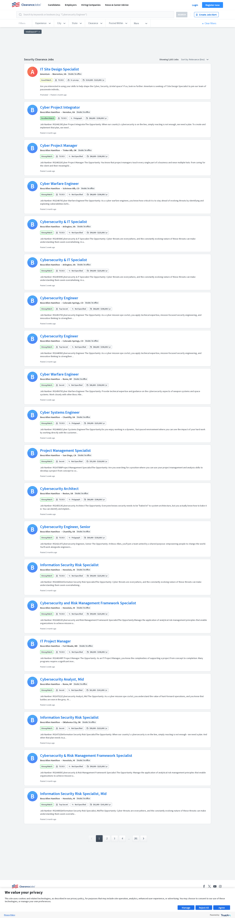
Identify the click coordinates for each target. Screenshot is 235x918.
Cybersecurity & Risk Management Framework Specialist (86, 755)
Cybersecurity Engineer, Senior (65, 526)
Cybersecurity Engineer (59, 297)
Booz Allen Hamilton (50, 112)
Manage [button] (186, 907)
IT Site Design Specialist (59, 69)
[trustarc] (226, 915)
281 (135, 838)
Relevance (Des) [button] (197, 59)
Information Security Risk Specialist (69, 564)
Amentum (45, 74)
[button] (43, 23)
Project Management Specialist (65, 450)
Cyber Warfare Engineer (59, 183)
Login (195, 5)
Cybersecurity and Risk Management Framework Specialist (88, 602)
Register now (212, 5)
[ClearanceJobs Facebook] (204, 886)
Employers (71, 4)
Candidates (54, 4)
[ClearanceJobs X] (209, 886)
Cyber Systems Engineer (60, 412)
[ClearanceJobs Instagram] (220, 886)
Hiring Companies (91, 4)
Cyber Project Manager (58, 145)
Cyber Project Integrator (60, 107)
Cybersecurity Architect (59, 488)
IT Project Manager (55, 641)
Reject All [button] (204, 907)
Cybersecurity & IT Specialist (63, 221)
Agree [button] (222, 907)
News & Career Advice (117, 4)
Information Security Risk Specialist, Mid (73, 793)
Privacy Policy (9, 915)
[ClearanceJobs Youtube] (215, 886)
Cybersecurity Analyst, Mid (62, 679)
